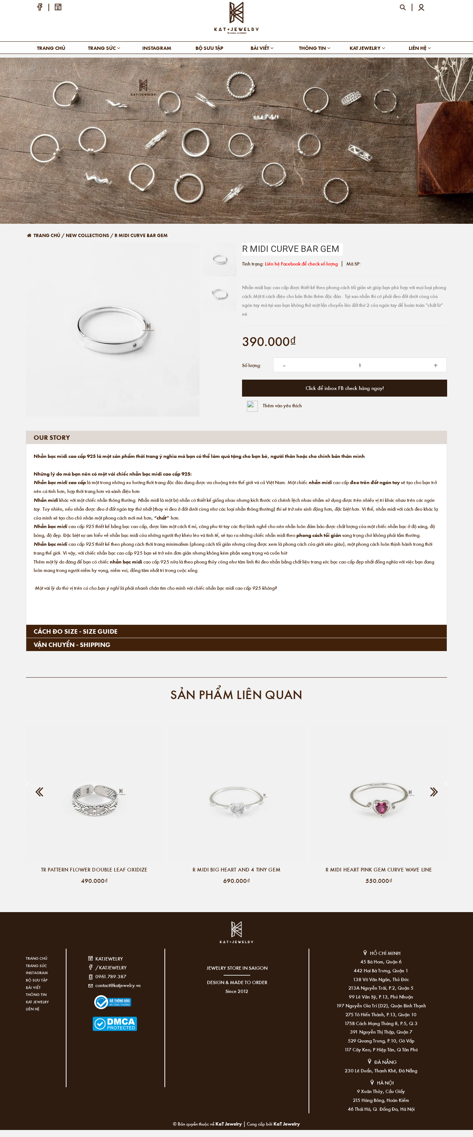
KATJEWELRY (109, 958)
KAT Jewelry (366, 48)
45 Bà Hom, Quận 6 (381, 961)
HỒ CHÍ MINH (385, 953)
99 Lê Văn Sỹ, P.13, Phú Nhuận (381, 996)
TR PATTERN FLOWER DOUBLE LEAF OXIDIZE (94, 869)
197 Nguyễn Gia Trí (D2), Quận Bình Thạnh (381, 1005)
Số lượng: (251, 365)
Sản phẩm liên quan (236, 694)
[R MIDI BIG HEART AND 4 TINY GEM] (236, 793)
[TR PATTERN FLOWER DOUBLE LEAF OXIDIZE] (94, 793)
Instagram (156, 48)
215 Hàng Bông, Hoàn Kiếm (381, 1100)
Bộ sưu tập (209, 48)
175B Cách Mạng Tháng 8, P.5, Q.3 (381, 1023)
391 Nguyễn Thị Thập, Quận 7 (381, 1031)
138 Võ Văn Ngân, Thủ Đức (381, 979)
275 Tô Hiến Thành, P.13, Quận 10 (381, 1014)
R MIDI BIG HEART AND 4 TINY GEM (236, 869)
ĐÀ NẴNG (385, 1062)
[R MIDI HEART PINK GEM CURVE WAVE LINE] (378, 793)
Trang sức (102, 48)
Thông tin (313, 48)
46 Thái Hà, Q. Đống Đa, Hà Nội (381, 1109)
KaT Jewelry (286, 1123)
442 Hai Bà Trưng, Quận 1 (381, 970)
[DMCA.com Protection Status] (103, 1019)
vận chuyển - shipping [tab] (72, 644)
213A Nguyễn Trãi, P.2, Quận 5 (381, 988)
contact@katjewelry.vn (118, 985)
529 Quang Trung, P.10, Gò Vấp (381, 1040)
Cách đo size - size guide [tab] (76, 631)
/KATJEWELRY (111, 967)
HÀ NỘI (385, 1082)
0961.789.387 (110, 976)
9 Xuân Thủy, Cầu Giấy (381, 1091)
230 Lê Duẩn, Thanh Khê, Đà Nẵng (381, 1070)
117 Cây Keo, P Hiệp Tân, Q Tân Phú (381, 1049)
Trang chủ (51, 48)
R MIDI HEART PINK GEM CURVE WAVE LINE (379, 869)
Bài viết (260, 48)
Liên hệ (418, 48)
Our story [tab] (52, 437)
